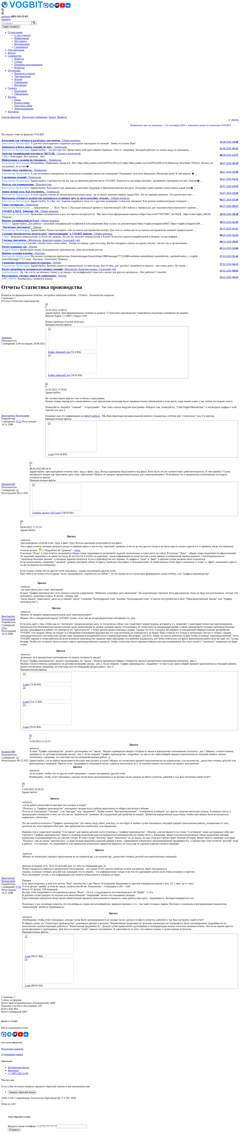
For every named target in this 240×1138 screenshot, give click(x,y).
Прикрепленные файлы (58, 324)
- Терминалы (34, 147)
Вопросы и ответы (24, 73)
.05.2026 (229, 222)
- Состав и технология (41, 153)
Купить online (22, 102)
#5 (30, 735)
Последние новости (12, 1049)
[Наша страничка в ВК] (68, 7)
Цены (17, 99)
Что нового (20, 41)
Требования (20, 82)
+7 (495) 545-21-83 (18, 1073)
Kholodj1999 (8, 484)
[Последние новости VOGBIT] (120, 128)
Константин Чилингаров (15, 415)
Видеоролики (22, 44)
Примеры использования (28, 64)
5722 (18, 421)
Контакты (13, 111)
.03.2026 (229, 256)
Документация (16, 50)
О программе (15, 32)
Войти (235, 119)
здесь (77, 550)
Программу (20, 91)
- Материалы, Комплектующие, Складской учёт (41, 240)
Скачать (12, 88)
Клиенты (19, 67)
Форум (12, 53)
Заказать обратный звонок (22, 1092)
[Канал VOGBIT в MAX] (45, 7)
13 (17, 490)
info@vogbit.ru (92, 416)
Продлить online (23, 105)
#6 (23, 783)
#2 (46, 383)
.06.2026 (229, 214)
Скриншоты (21, 47)
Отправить (14, 1130)
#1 (46, 304)
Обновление (21, 94)
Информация (21, 38)
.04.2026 (229, 241)
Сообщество (15, 55)
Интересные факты (18, 1067)
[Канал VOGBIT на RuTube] (57, 7)
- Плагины (23, 253)
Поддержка (14, 70)
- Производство (27, 184)
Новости (19, 58)
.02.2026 (229, 264)
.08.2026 (229, 142)
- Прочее (22, 227)
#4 (21, 521)
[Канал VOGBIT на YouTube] (62, 7)
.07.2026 (229, 163)
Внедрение (20, 85)
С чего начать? (22, 35)
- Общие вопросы (41, 140)
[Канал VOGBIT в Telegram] (51, 7)
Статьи (18, 61)
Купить (12, 97)
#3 (31, 462)
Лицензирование (23, 108)
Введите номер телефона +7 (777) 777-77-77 (32, 1126)
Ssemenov (6, 337)
